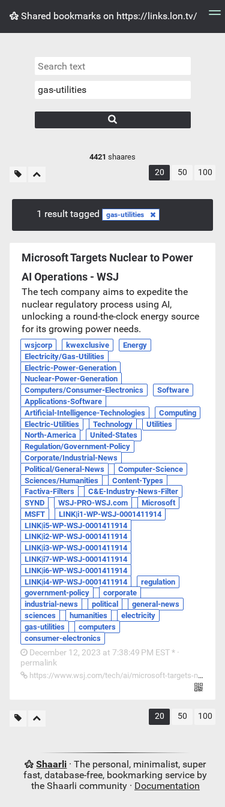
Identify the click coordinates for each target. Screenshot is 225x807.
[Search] (113, 120)
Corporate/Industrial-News (71, 457)
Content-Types (137, 480)
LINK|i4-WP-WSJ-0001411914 (76, 581)
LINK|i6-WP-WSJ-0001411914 (76, 570)
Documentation (167, 785)
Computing (177, 412)
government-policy (57, 592)
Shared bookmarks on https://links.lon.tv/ (108, 16)
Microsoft (158, 502)
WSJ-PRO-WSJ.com (93, 502)
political (105, 604)
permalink (99, 658)
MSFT (35, 514)
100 (205, 172)
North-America (50, 434)
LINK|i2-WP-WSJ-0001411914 (76, 536)
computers (97, 626)
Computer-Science (150, 469)
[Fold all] (37, 175)
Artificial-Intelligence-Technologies (85, 412)
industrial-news (51, 604)
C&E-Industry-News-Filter (133, 491)
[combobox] (113, 90)
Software (173, 390)
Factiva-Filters (49, 491)
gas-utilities (125, 214)
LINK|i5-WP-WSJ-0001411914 (76, 525)
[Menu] (215, 16)
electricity (138, 615)
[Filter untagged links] (18, 175)
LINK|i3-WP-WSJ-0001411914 (76, 547)
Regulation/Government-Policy (77, 446)
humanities (88, 615)
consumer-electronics (63, 638)
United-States (113, 434)
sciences (40, 615)
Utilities (159, 424)
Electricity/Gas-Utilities (64, 356)
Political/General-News (64, 469)
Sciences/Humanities (61, 480)
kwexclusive (87, 345)
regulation (158, 581)
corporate (120, 592)
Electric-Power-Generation (70, 367)
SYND (34, 502)
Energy (135, 345)
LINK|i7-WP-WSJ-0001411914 (76, 559)
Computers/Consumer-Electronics (84, 390)
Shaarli (51, 764)
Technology (113, 424)
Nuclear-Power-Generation (71, 378)
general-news (155, 604)
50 (182, 172)
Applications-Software (63, 401)
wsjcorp (38, 345)
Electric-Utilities (52, 424)
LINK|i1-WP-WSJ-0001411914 (110, 514)
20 (159, 172)
